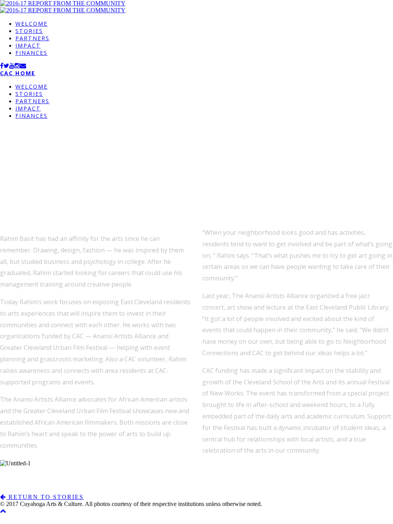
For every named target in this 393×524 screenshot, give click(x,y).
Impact (28, 45)
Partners (32, 38)
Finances (31, 52)
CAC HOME (17, 73)
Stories (29, 31)
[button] (42, 497)
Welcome (31, 23)
